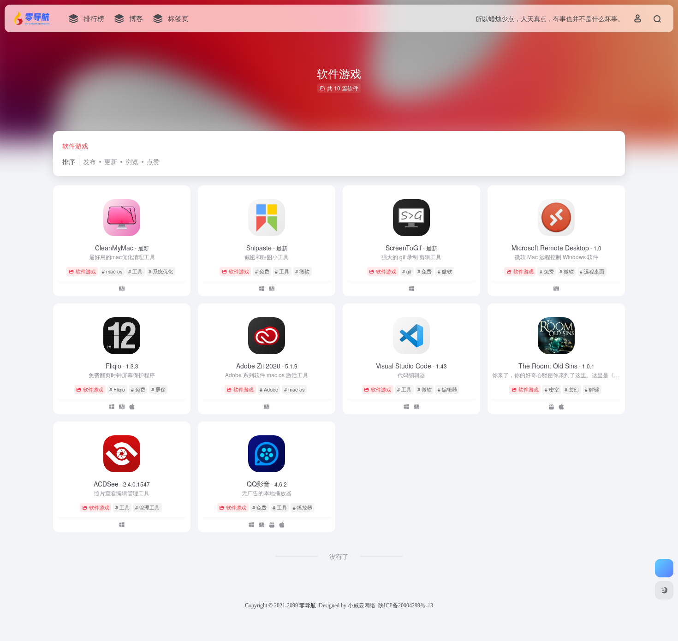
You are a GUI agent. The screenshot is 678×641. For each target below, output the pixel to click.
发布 (89, 161)
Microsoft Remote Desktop (556, 247)
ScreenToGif (411, 247)
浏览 (131, 161)
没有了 (339, 556)
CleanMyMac (122, 247)
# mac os (112, 271)
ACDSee (122, 483)
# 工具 (135, 271)
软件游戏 (75, 145)
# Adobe (269, 389)
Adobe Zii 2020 (266, 365)
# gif (406, 271)
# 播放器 (302, 507)
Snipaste (266, 247)
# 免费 (262, 271)
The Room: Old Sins (556, 365)
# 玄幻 (572, 389)
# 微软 (302, 271)
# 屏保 (158, 389)
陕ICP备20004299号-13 (405, 605)
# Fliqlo (117, 389)
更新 (110, 161)
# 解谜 (592, 389)
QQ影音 (267, 483)
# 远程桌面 (592, 271)
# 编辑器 (447, 389)
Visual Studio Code (411, 365)
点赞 (153, 161)
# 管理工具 (147, 507)
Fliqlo (122, 365)
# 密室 (552, 389)
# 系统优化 (161, 271)
